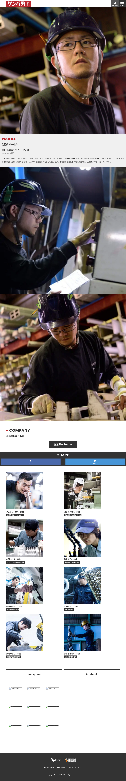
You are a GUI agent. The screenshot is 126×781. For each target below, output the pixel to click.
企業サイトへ (61, 444)
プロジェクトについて (75, 768)
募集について (60, 768)
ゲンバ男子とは (49, 768)
